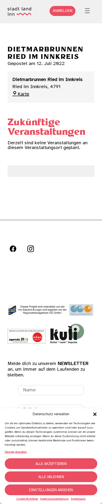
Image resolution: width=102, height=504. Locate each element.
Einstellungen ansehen (51, 490)
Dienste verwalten (16, 452)
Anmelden (62, 11)
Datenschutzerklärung (54, 499)
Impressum (78, 499)
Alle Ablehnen (51, 477)
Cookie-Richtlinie (27, 499)
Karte (23, 94)
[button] (95, 414)
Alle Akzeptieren (51, 464)
